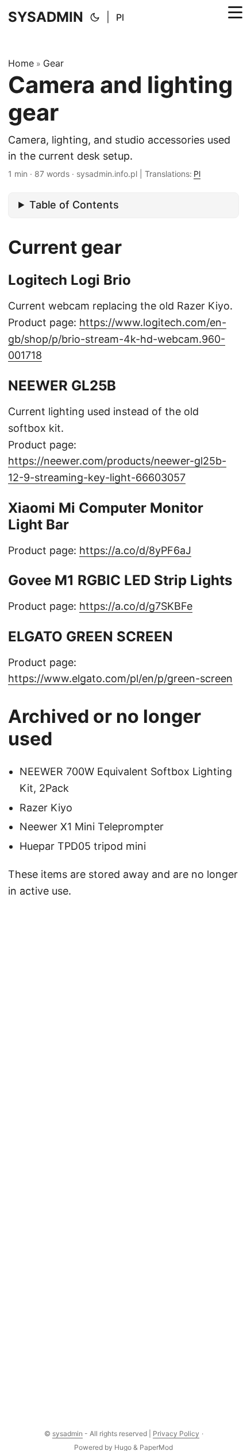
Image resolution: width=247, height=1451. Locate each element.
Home (21, 63)
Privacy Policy (176, 1433)
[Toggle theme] (95, 17)
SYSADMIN (45, 17)
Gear (53, 63)
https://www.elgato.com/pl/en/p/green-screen (120, 678)
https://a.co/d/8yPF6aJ (135, 550)
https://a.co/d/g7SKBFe (135, 606)
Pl (120, 17)
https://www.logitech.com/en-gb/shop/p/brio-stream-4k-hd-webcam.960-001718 (117, 339)
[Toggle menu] (235, 17)
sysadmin (67, 1433)
